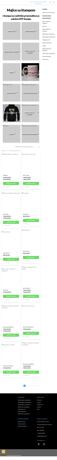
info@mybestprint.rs (42, 436)
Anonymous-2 (26, 251)
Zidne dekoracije (46, 56)
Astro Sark (5, 290)
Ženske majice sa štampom (24, 402)
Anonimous (26, 214)
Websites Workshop (16, 455)
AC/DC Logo (26, 175)
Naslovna (39, 400)
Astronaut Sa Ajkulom (8, 327)
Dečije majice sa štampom (24, 404)
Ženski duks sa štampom (48, 53)
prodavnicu (38, 3)
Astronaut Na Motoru (28, 327)
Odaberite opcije (11, 183)
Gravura (44, 26)
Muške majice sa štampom (24, 400)
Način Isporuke (21, 421)
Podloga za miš (46, 40)
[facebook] (38, 444)
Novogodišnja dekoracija (48, 37)
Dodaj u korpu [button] (31, 220)
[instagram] (44, 444)
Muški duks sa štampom (48, 34)
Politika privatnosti (22, 426)
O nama (39, 402)
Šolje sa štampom (46, 42)
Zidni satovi (45, 59)
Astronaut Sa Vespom (8, 365)
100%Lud (5, 175)
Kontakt (39, 407)
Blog (38, 409)
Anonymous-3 (6, 253)
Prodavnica (39, 404)
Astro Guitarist (26, 288)
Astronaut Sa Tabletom (28, 364)
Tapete (44, 45)
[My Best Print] (3, 2)
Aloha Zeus (5, 214)
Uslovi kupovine (22, 424)
